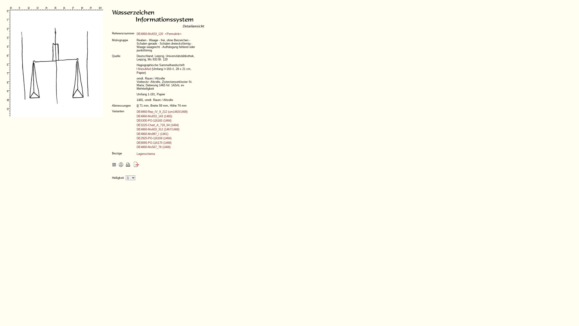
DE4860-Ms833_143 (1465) (154, 116)
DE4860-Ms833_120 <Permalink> (159, 34)
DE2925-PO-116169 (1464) (154, 138)
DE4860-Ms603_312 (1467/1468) (158, 129)
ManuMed (144, 69)
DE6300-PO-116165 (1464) (154, 120)
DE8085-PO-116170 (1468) (154, 142)
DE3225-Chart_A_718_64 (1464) (158, 125)
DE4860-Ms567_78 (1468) (154, 147)
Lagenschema (146, 154)
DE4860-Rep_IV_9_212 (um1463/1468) (162, 111)
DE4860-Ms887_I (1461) (152, 134)
